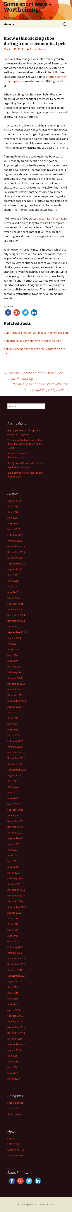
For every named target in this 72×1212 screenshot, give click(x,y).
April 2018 (12, 1073)
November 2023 (16, 689)
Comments (15, 1149)
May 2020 (12, 930)
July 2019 (12, 987)
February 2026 (15, 535)
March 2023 (13, 735)
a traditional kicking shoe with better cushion (32, 341)
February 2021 (15, 878)
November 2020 (16, 895)
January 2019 (14, 1021)
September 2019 (16, 975)
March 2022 (13, 804)
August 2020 (14, 912)
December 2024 (16, 615)
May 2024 (12, 655)
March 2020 (13, 941)
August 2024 (14, 638)
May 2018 (12, 1067)
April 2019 (12, 1004)
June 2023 (12, 718)
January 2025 (14, 609)
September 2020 (16, 907)
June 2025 (12, 580)
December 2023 (16, 683)
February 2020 (15, 947)
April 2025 (12, 592)
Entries (13, 1144)
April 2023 (12, 729)
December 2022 (16, 752)
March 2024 (13, 666)
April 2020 (12, 935)
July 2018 (12, 1055)
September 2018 (16, 1044)
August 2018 (14, 1050)
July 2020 (12, 918)
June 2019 (12, 992)
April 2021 (12, 867)
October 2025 (15, 557)
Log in (10, 1138)
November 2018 (16, 1033)
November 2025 (16, 552)
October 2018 (15, 1038)
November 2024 (16, 620)
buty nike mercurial (50, 218)
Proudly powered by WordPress (36, 1204)
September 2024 (16, 632)
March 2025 (13, 598)
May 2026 (12, 517)
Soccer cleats (37, 49)
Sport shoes (14, 1114)
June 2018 (12, 1061)
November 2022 (16, 758)
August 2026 (14, 500)
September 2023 (16, 701)
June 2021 (12, 855)
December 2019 (16, 958)
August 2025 (14, 569)
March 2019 (13, 1010)
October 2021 (15, 832)
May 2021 (12, 861)
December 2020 (16, 889)
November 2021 (16, 826)
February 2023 (15, 741)
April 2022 (12, 798)
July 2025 (12, 575)
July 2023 (12, 712)
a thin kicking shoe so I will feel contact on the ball (36, 332)
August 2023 (14, 706)
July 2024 (12, 643)
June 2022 (12, 786)
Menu (7, 24)
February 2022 (15, 809)
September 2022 (16, 769)
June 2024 (12, 649)
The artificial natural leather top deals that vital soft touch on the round (25, 443)
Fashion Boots (15, 1102)
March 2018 (13, 1078)
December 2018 (16, 1027)
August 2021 (14, 844)
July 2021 (12, 849)
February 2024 (15, 672)
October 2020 (15, 901)
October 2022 (15, 764)
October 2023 (15, 695)
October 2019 (15, 970)
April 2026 (12, 523)
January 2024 (14, 678)
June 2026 (12, 512)
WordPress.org (15, 1155)
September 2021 (16, 838)
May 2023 (12, 723)
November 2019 (16, 964)
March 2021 (13, 872)
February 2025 (15, 603)
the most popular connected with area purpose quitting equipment (40, 387)
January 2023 (14, 746)
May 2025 (12, 586)
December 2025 (16, 546)
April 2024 (12, 661)
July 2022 (12, 781)
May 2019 (12, 998)
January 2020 (14, 952)
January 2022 (14, 815)
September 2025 (16, 563)
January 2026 (14, 540)
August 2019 (14, 981)
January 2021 (14, 884)
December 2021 (16, 821)
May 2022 (12, 792)
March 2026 (13, 529)
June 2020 (12, 924)
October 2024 (15, 626)
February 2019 (15, 1015)
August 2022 (14, 775)
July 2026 (12, 506)
